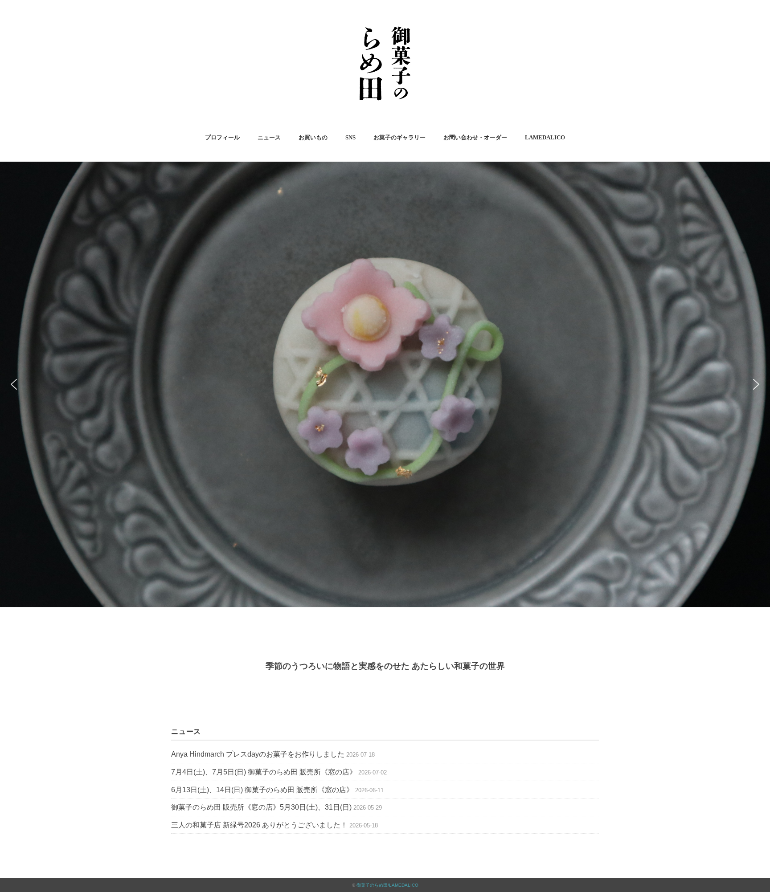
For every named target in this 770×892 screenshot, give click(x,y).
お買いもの (313, 137)
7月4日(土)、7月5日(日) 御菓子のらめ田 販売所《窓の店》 (263, 772)
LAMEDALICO (545, 137)
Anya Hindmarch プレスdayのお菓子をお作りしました (257, 754)
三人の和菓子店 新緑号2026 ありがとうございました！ (259, 825)
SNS (350, 137)
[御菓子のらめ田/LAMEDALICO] (385, 20)
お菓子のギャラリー (399, 137)
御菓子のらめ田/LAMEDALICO (387, 885)
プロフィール (222, 137)
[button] (14, 384)
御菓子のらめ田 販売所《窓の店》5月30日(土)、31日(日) (261, 807)
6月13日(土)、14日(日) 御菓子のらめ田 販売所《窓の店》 (262, 790)
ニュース (269, 137)
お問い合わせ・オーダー (475, 137)
